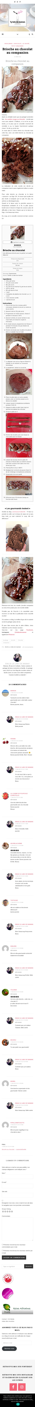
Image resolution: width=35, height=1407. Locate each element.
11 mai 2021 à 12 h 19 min (16, 902)
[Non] (33, 1400)
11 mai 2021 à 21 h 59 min (16, 1083)
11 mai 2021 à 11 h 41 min (16, 845)
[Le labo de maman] (17, 17)
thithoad (14, 900)
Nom (4, 1173)
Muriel (12, 1081)
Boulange (9, 43)
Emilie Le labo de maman (13, 647)
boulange (5, 640)
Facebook (28, 630)
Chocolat (17, 43)
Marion (13, 691)
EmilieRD (13, 946)
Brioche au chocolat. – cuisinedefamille (14, 1149)
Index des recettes (8, 1321)
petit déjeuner (17, 46)
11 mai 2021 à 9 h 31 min (16, 797)
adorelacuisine (16, 843)
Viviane (13, 739)
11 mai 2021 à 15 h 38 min (16, 1042)
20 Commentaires (27, 647)
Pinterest (11, 634)
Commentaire (6, 1216)
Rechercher (29, 1266)
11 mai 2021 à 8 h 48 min (16, 740)
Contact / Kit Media (8, 1319)
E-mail (4, 1182)
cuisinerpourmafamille (19, 511)
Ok (18, 1404)
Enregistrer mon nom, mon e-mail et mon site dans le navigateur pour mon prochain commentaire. (17, 1204)
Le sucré (26, 43)
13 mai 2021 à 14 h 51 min (16, 1124)
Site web (4, 1191)
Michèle (13, 1040)
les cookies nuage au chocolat (15, 119)
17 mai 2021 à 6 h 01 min (8, 1146)
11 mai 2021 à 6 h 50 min (16, 692)
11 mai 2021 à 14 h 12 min (21, 876)
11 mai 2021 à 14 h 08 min (21, 719)
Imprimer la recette (18, 242)
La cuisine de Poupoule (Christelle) (19, 794)
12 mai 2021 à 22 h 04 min (21, 1105)
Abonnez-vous (9, 1348)
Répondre (13, 695)
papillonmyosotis (17, 1123)
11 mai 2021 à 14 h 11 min (21, 769)
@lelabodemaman (20, 632)
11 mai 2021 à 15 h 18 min (16, 948)
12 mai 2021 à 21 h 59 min (21, 970)
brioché (13, 640)
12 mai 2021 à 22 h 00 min (21, 1061)
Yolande (13, 990)
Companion (6, 642)
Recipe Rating (6, 1209)
